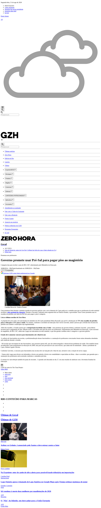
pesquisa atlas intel (10, 11)
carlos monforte (9, 7)
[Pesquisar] (2, 144)
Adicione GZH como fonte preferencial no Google (19, 273)
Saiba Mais (4, 369)
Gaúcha (7, 162)
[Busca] (2, 110)
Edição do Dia (9, 158)
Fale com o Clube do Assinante (14, 211)
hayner (7, 13)
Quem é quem (9, 218)
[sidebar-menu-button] (2, 107)
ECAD (7, 233)
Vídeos (7, 165)
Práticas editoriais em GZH (13, 226)
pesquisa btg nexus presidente (14, 9)
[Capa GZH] (50, 119)
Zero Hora (8, 155)
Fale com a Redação (11, 215)
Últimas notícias (10, 151)
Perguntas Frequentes (11, 229)
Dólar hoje (8, 252)
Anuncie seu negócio (11, 222)
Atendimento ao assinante (13, 208)
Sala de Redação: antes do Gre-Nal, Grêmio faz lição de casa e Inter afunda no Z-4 (30, 250)
